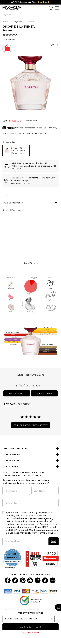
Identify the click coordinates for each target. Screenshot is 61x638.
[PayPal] (44, 591)
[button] (52, 45)
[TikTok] (45, 580)
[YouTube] (30, 580)
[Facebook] (8, 580)
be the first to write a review (30, 425)
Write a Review (8, 39)
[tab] (30, 195)
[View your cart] (51, 8)
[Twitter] (15, 580)
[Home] (11, 8)
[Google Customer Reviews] (30, 600)
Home (5, 21)
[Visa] (17, 591)
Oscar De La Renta (18, 26)
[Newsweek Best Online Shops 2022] (42, 559)
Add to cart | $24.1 (30, 627)
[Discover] (35, 591)
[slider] (30, 238)
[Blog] (52, 580)
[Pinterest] (23, 580)
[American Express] (8, 591)
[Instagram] (38, 580)
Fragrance (17, 21)
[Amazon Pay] (53, 591)
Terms (41, 533)
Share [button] (57, 45)
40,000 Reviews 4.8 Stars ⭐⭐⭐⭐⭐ (30, 2)
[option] (16, 150)
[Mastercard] (26, 591)
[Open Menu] (57, 8)
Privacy (52, 533)
